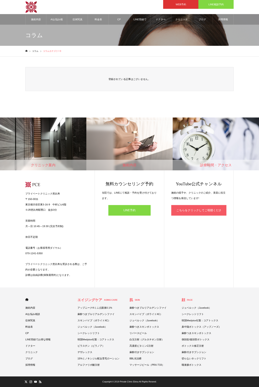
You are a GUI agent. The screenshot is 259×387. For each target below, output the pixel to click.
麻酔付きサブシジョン (142, 352)
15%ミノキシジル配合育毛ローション (98, 358)
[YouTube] (35, 381)
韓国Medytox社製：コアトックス (96, 339)
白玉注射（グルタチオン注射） (147, 339)
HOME (26, 299)
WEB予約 (182, 4)
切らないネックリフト (194, 358)
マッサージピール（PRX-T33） (147, 364)
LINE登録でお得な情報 (140, 21)
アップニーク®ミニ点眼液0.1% (95, 307)
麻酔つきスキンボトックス (144, 326)
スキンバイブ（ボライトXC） (94, 320)
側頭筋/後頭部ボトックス (195, 339)
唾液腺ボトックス (191, 364)
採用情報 (223, 19)
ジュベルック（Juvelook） (92, 326)
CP (119, 19)
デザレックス (85, 352)
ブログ (202, 19)
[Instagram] (30, 381)
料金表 (98, 19)
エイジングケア (98, 300)
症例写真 (77, 19)
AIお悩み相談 (57, 21)
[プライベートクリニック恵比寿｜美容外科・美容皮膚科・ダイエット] (31, 7)
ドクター (161, 19)
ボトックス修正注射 (193, 345)
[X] (26, 381)
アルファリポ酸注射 (89, 364)
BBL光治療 (135, 358)
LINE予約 (129, 210)
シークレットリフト (89, 333)
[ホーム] (26, 51)
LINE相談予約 (216, 4)
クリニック (181, 19)
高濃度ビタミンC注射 (141, 345)
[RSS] (40, 381)
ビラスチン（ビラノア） (91, 345)
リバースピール (138, 333)
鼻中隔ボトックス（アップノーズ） (201, 326)
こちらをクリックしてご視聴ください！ (198, 212)
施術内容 (36, 19)
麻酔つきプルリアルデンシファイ (96, 314)
